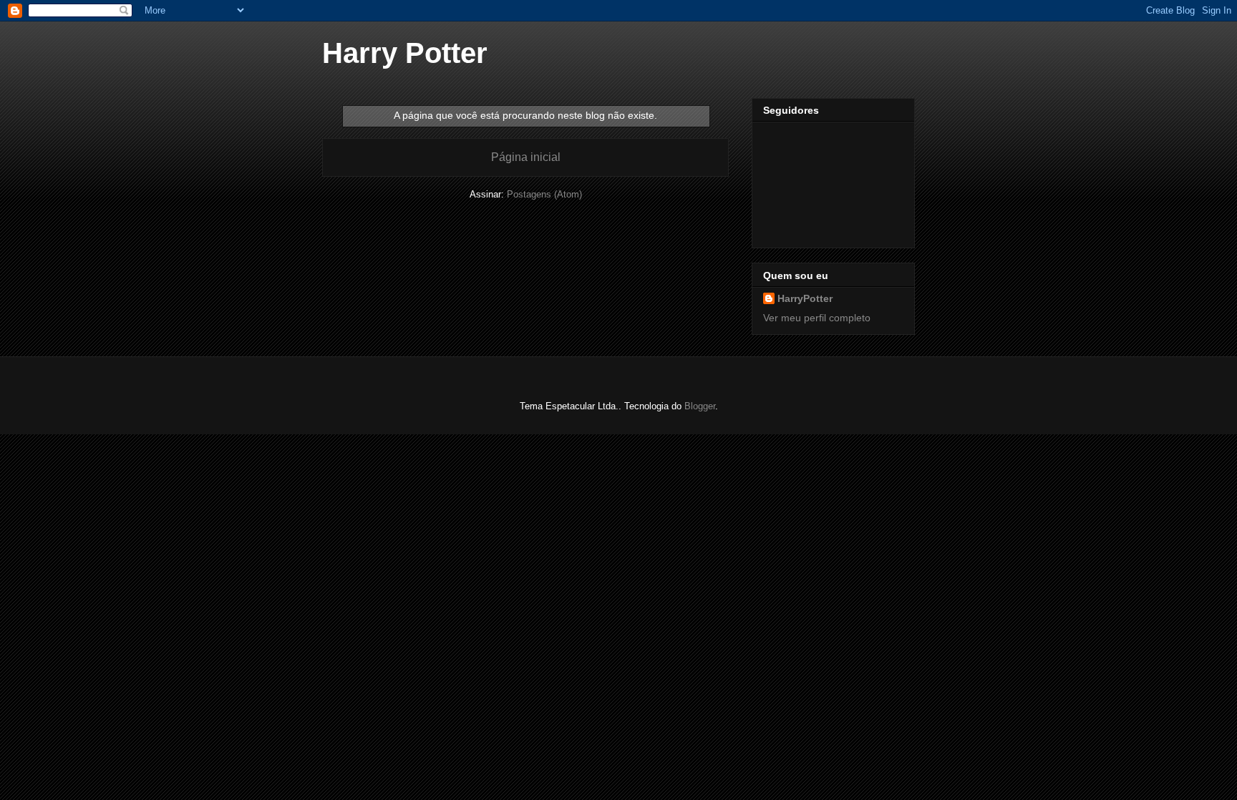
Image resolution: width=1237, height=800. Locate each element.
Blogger (699, 406)
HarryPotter (805, 298)
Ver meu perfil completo (816, 317)
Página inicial (526, 157)
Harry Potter (404, 53)
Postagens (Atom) (544, 194)
